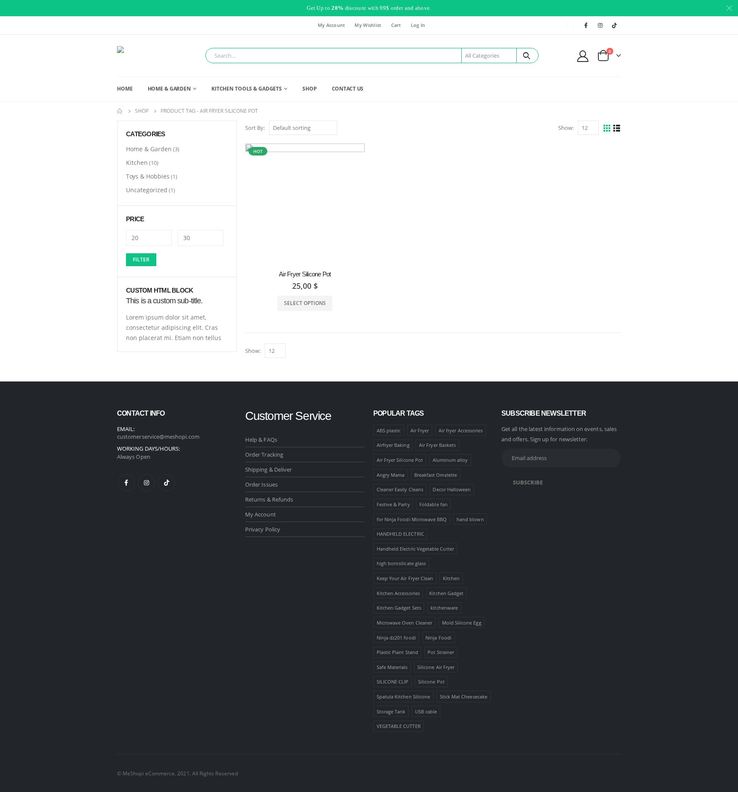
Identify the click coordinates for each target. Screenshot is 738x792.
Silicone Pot (431, 681)
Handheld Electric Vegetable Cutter (415, 549)
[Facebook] (586, 25)
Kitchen (137, 162)
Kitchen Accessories (398, 593)
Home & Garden (149, 149)
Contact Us (348, 88)
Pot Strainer (441, 652)
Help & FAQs (261, 439)
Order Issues (261, 484)
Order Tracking (264, 454)
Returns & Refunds (269, 499)
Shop (309, 88)
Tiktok (166, 482)
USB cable (426, 711)
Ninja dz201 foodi (396, 637)
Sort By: (255, 128)
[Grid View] (607, 128)
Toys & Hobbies (148, 176)
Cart (396, 25)
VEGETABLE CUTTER (399, 726)
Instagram (146, 482)
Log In (418, 25)
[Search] (526, 55)
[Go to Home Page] (120, 111)
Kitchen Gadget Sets (399, 607)
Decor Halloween (452, 489)
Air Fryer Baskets (437, 445)
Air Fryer (419, 430)
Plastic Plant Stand (397, 652)
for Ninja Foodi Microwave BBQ (412, 519)
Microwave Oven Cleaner (404, 622)
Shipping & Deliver (268, 469)
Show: (566, 128)
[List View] (617, 128)
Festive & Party (393, 504)
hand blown (470, 519)
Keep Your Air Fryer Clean (405, 578)
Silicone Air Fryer (435, 667)
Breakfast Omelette (435, 475)
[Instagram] (600, 25)
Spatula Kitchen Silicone (403, 696)
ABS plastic (389, 430)
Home (125, 88)
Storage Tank (391, 711)
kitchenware (444, 607)
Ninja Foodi (438, 637)
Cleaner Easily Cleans (400, 489)
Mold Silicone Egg (461, 622)
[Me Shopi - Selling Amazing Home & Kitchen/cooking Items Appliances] (140, 55)
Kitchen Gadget (446, 593)
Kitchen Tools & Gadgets (246, 88)
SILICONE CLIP (393, 681)
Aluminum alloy (450, 460)
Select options (305, 303)
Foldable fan (433, 504)
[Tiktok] (615, 25)
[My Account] (583, 56)
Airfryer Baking (393, 445)
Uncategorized (146, 190)
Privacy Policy (262, 529)
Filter (141, 259)
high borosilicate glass (401, 563)
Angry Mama (391, 475)
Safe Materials (392, 667)
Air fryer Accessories (461, 430)
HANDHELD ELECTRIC (400, 534)
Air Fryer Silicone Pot (400, 460)
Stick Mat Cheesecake (463, 696)
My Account (331, 25)
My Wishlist (367, 25)
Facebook (126, 482)
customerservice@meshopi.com (158, 436)
